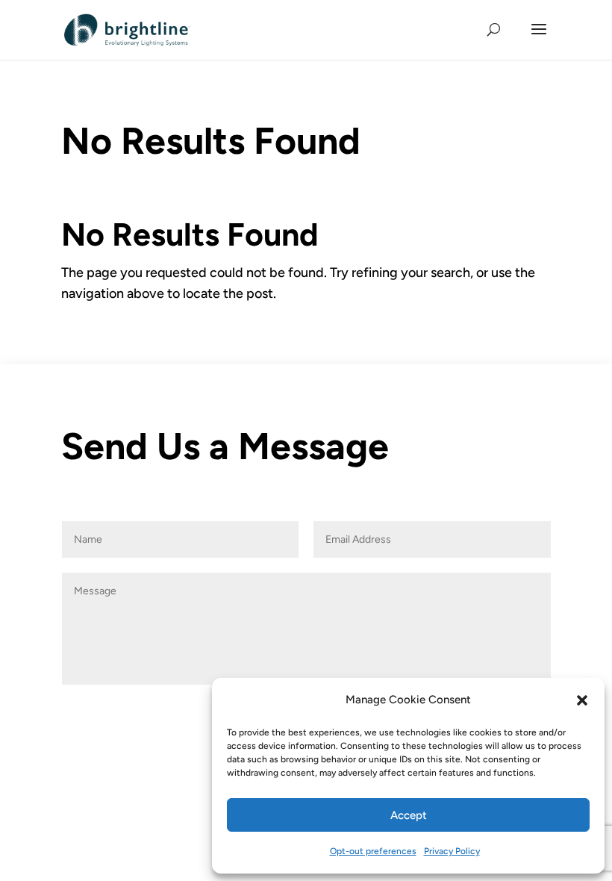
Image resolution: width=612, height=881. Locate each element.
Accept (408, 815)
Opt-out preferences (373, 851)
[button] (582, 700)
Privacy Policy (452, 851)
